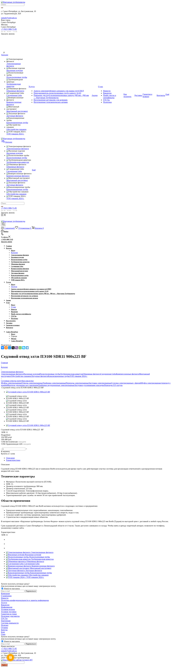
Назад (13, 250)
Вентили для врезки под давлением (23, 385)
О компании (6, 596)
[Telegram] (27, 347)
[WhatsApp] (20, 347)
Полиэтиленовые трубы (50, 374)
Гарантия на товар (9, 614)
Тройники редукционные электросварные (56, 385)
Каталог (14, 253)
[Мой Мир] (9, 347)
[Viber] (16, 347)
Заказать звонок (6, 242)
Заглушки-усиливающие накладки (89, 385)
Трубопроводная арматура (71, 374)
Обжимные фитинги (92, 374)
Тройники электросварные (54, 383)
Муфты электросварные (11, 383)
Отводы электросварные (32, 383)
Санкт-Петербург (17, 341)
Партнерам (5, 621)
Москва (13, 339)
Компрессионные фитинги (127, 374)
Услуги (14, 287)
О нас (13, 307)
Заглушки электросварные (100, 383)
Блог (3, 632)
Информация (6, 607)
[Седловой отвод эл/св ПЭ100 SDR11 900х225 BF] (28, 392)
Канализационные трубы (59, 376)
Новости (4, 598)
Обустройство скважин (21, 376)
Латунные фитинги (39, 376)
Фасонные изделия (31, 374)
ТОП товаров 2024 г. (78, 376)
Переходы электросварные (77, 383)
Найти (4, 665)
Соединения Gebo (108, 374)
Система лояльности (10, 623)
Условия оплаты (8, 609)
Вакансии (5, 605)
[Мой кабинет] (2, 44)
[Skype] (23, 347)
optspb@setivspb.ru (9, 18)
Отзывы (4, 627)
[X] (13, 347)
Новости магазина (12, 589)
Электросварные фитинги (12, 374)
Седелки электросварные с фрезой (126, 383)
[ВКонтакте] (2, 347)
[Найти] (2, 7)
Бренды (4, 630)
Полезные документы (10, 616)
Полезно (4, 625)
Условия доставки (8, 612)
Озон (3, 634)
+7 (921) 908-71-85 (9, 29)
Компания (5, 593)
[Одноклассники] (6, 347)
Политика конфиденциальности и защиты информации (25, 600)
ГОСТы (4, 618)
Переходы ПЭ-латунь (113, 385)
